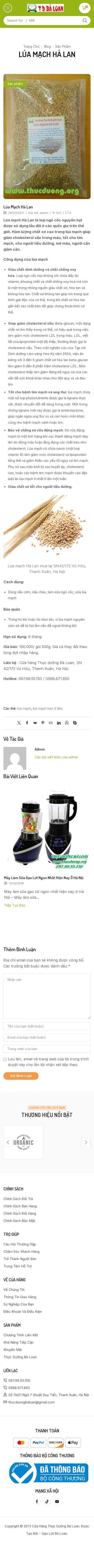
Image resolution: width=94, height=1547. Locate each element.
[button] (7, 8)
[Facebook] (27, 723)
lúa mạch (24, 709)
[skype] (74, 723)
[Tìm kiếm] (84, 20)
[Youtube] (57, 1501)
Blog (47, 46)
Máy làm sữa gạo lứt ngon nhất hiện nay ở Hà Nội (44, 877)
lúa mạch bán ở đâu (48, 709)
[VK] (35, 723)
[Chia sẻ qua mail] (51, 723)
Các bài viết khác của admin (56, 757)
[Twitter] (20, 723)
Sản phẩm (63, 46)
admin (44, 213)
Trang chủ (31, 46)
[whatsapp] (67, 723)
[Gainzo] (23, 1142)
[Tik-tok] (47, 1501)
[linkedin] (59, 723)
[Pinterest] (43, 723)
